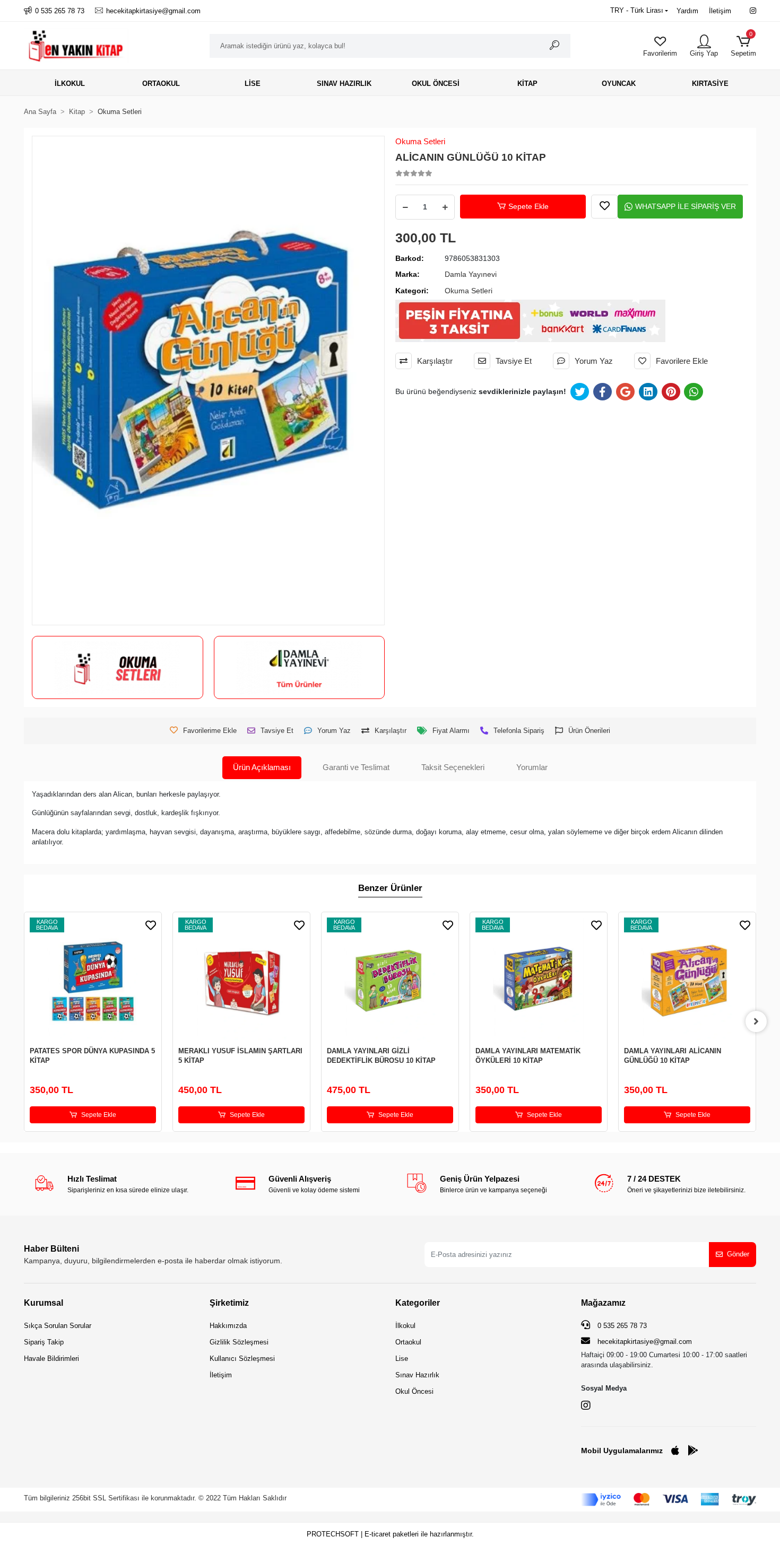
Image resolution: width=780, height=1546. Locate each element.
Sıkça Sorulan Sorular (57, 1326)
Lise (401, 1358)
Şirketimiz (229, 1302)
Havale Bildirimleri (51, 1358)
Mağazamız (603, 1302)
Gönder (738, 1254)
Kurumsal (43, 1302)
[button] (743, 45)
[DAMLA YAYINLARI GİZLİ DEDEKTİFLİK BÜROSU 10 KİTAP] (390, 981)
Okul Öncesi (414, 1391)
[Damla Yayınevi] (299, 667)
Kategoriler (417, 1302)
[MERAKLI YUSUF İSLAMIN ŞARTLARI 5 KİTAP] (241, 981)
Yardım (687, 11)
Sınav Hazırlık (417, 1375)
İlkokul (405, 1326)
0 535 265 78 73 (621, 1326)
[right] (756, 1021)
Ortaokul (408, 1342)
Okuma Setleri (420, 141)
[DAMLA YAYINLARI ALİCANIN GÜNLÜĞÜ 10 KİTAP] (687, 981)
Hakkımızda (228, 1326)
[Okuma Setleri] (117, 667)
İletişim (720, 11)
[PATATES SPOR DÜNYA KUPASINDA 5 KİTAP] (93, 981)
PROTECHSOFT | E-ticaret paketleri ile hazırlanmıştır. (390, 1534)
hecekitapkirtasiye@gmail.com (644, 1342)
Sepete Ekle (528, 206)
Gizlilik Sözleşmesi (239, 1342)
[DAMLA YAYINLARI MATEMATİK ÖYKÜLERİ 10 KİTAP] (538, 981)
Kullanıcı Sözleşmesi (242, 1358)
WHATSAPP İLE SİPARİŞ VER (685, 206)
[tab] (261, 767)
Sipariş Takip (44, 1342)
